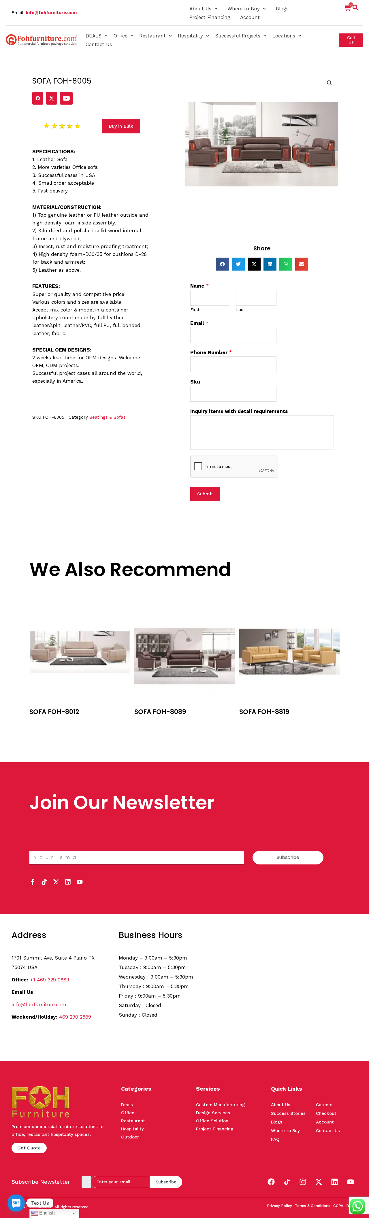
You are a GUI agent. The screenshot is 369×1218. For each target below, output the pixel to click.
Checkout (326, 1113)
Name (199, 286)
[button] (355, 8)
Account (250, 17)
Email (199, 323)
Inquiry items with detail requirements (239, 411)
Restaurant (152, 36)
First (194, 309)
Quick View (42, 731)
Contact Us (99, 44)
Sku (195, 382)
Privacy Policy (279, 1206)
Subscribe (166, 1182)
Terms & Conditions (312, 1206)
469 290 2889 (75, 1017)
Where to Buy (243, 9)
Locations (283, 36)
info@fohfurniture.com (51, 12)
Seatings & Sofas (107, 417)
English (46, 1213)
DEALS (93, 36)
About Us (200, 9)
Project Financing (209, 17)
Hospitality (190, 36)
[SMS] (16, 1203)
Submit (205, 493)
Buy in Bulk (41, 723)
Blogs (282, 9)
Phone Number (211, 352)
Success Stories (288, 1113)
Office (120, 36)
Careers (324, 1104)
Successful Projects (237, 36)
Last (240, 309)
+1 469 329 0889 (49, 980)
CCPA (338, 1206)
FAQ (275, 1139)
